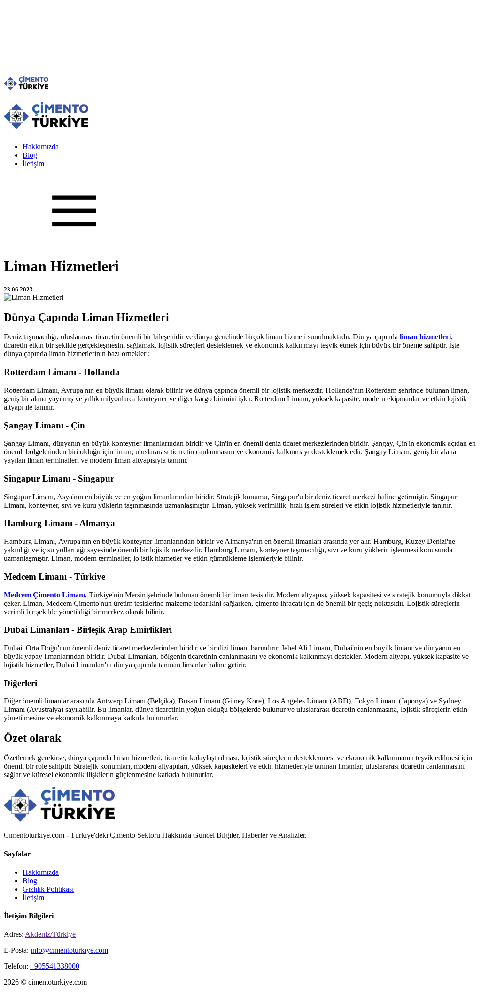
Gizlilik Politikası (48, 889)
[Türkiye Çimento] (26, 88)
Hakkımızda (41, 147)
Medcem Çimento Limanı (44, 595)
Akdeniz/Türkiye (50, 934)
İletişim (33, 164)
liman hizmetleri (425, 337)
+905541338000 (54, 966)
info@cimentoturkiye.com (69, 950)
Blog (30, 155)
